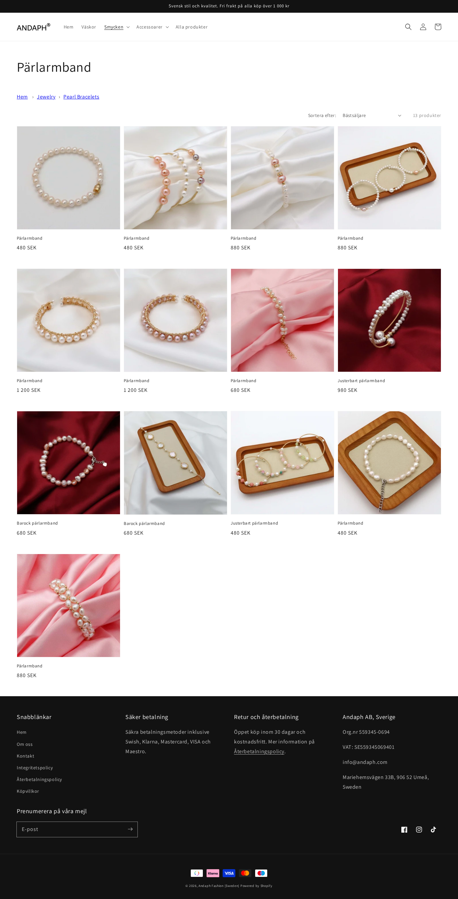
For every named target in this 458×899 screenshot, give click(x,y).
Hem (22, 96)
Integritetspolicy (35, 768)
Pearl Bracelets (81, 96)
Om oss (25, 744)
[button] (408, 26)
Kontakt (25, 756)
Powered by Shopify (256, 886)
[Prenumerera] (130, 829)
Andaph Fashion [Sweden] (218, 886)
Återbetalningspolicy (39, 779)
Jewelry (46, 96)
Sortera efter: (322, 115)
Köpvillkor (28, 791)
